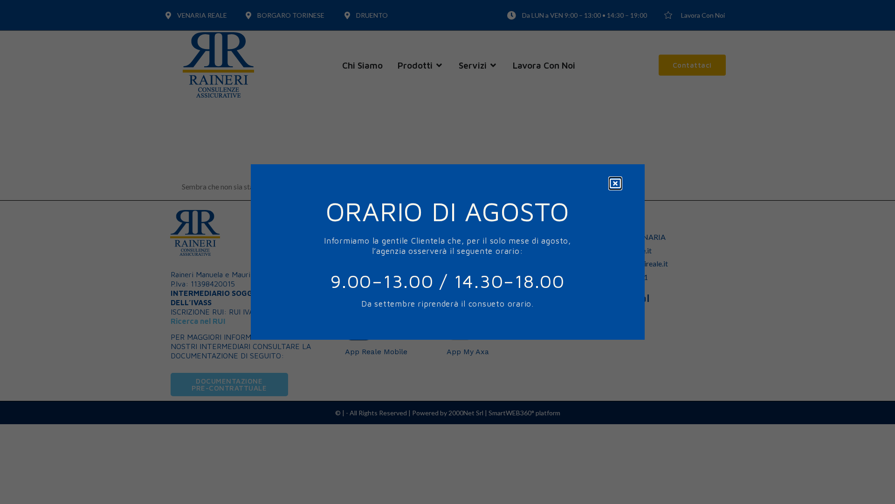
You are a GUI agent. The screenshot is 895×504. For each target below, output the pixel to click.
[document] (447, 252)
